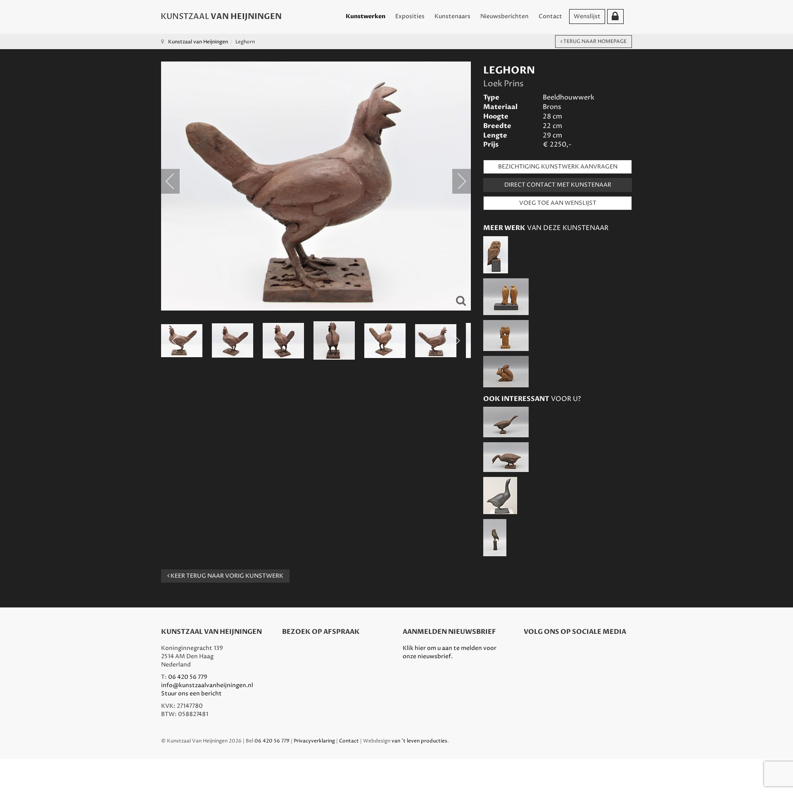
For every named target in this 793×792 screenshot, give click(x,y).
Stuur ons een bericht (191, 693)
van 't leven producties (419, 741)
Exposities (410, 16)
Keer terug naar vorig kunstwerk (226, 576)
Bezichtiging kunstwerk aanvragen (557, 167)
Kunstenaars (452, 16)
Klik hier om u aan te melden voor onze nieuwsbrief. (449, 652)
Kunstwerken (365, 16)
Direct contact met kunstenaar (557, 185)
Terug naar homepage (594, 41)
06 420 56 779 (187, 677)
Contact (550, 16)
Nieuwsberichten (504, 16)
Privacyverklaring (314, 741)
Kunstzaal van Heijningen (198, 41)
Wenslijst (587, 16)
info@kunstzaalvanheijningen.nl (207, 685)
